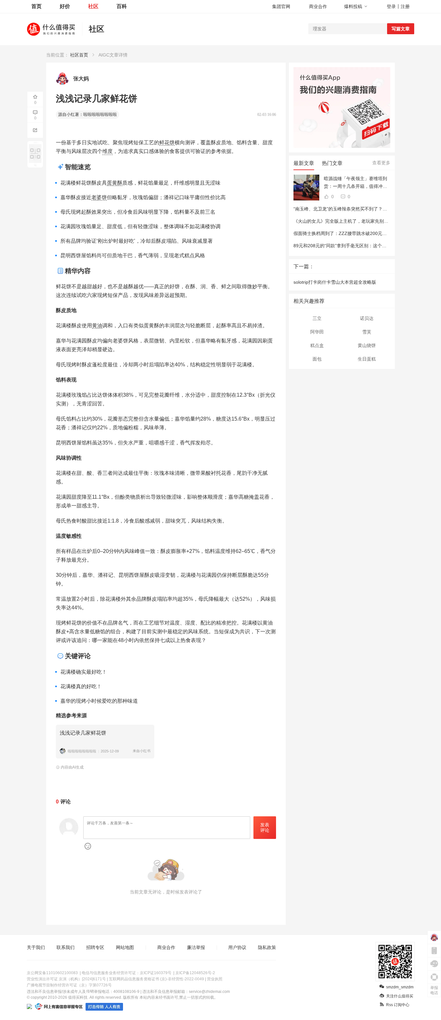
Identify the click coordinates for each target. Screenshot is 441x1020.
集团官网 (281, 6)
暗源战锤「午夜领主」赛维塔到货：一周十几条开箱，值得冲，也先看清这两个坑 (355, 183)
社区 (93, 6)
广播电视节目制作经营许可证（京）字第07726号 (69, 985)
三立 (317, 318)
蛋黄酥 (114, 183)
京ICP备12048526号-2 (195, 973)
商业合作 (318, 6)
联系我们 (65, 947)
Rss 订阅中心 (397, 1005)
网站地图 (125, 947)
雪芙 (366, 331)
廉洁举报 (196, 947)
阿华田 (317, 331)
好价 (65, 6)
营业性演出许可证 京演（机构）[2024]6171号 (66, 979)
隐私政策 (267, 947)
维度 (107, 151)
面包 (317, 359)
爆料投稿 (353, 6)
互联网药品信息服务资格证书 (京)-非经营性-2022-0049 (156, 979)
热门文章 (332, 163)
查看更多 (381, 162)
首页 (36, 6)
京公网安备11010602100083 (52, 973)
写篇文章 (401, 28)
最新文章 (303, 163)
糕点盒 (317, 345)
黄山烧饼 (367, 345)
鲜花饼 (167, 142)
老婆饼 (99, 197)
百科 (122, 6)
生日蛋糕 (367, 359)
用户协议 (237, 947)
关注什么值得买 (399, 996)
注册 (405, 6)
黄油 (97, 325)
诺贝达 (367, 318)
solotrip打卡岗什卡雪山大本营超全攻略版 (334, 282)
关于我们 (36, 947)
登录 (391, 6)
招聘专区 (95, 947)
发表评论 (264, 827)
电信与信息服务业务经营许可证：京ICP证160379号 (126, 973)
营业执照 (214, 979)
